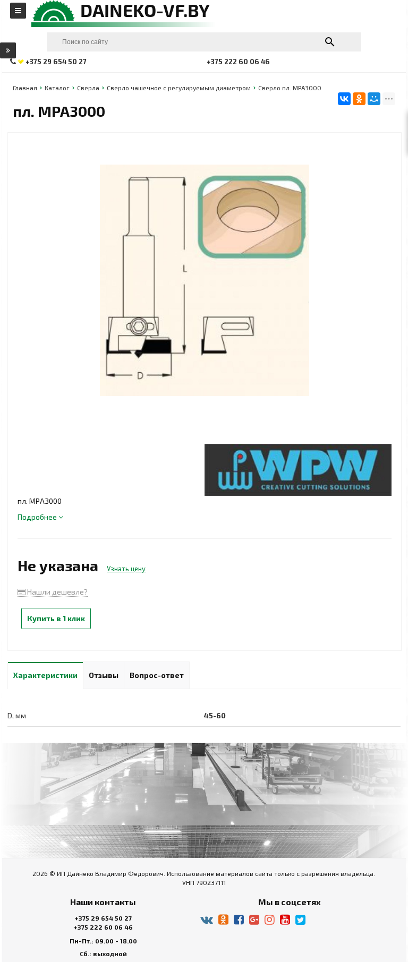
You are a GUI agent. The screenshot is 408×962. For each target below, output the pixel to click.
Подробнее (38, 516)
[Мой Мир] (374, 98)
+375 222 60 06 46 (103, 927)
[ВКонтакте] (344, 98)
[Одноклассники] (359, 98)
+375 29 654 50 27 (103, 918)
